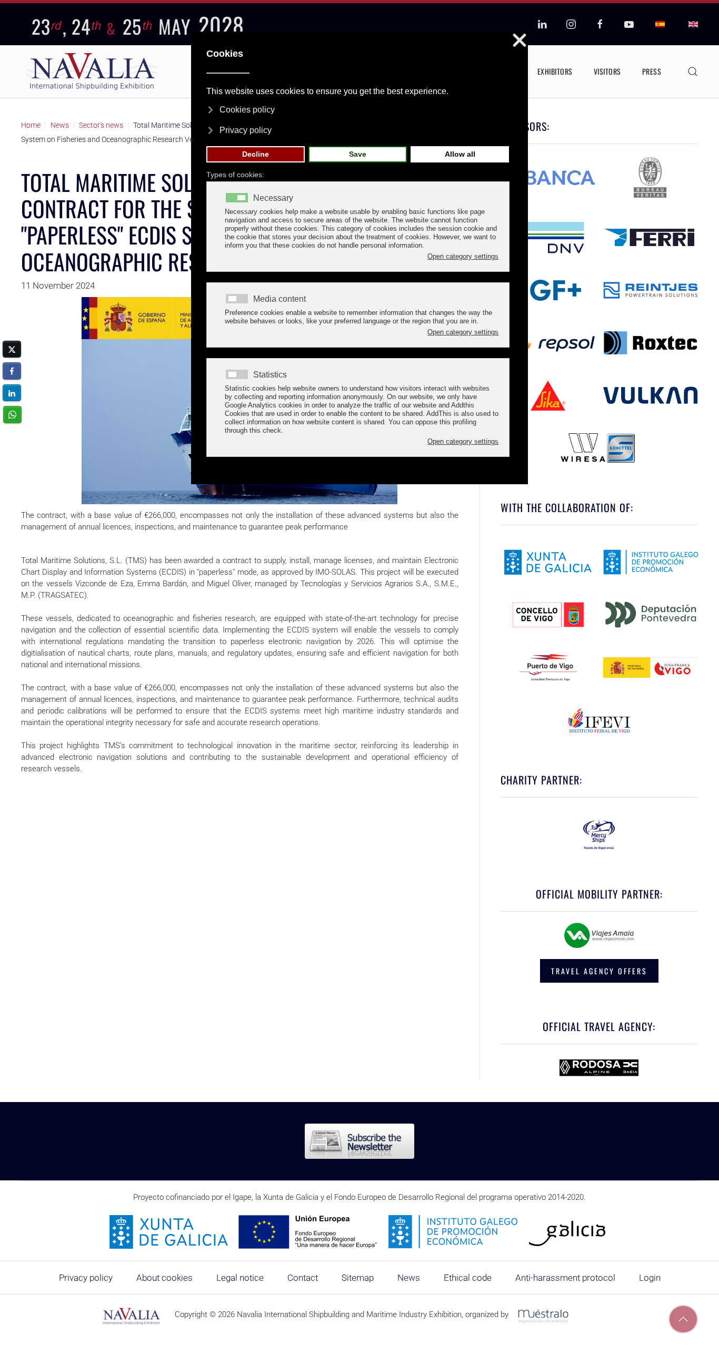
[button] (692, 71)
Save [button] (357, 154)
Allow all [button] (460, 154)
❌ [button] (519, 40)
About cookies (164, 1277)
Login (650, 1277)
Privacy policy (86, 1277)
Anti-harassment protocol (565, 1277)
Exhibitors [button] (555, 71)
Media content (279, 299)
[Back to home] (92, 71)
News (408, 1277)
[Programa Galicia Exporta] (359, 1231)
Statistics (270, 375)
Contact (302, 1277)
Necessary (273, 198)
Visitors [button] (607, 71)
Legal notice (240, 1277)
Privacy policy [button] (245, 130)
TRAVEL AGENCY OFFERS (599, 970)
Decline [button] (255, 154)
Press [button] (652, 71)
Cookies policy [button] (247, 109)
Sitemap (358, 1277)
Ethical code (468, 1277)
